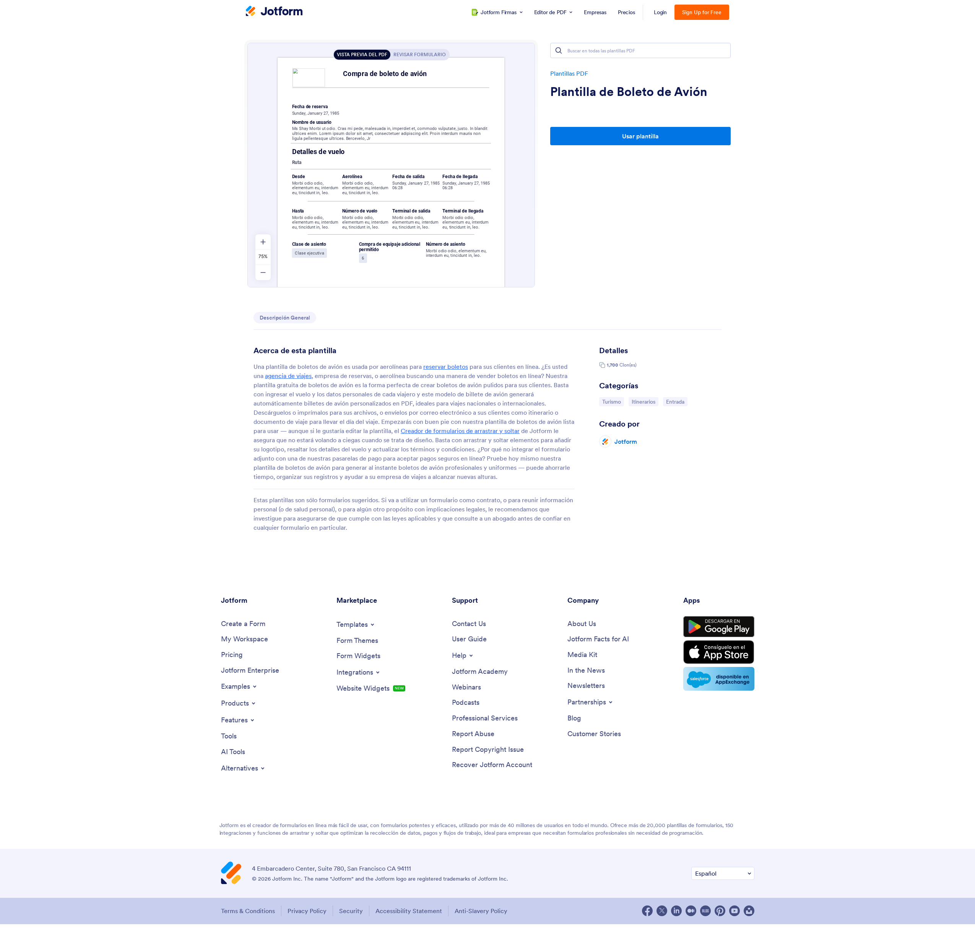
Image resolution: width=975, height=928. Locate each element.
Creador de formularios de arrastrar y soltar (460, 431)
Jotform (625, 441)
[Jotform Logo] (274, 12)
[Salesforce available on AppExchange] (718, 679)
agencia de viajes (288, 376)
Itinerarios (644, 401)
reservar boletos (445, 366)
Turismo (613, 401)
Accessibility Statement (408, 911)
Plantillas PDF (569, 73)
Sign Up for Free (702, 12)
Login (660, 12)
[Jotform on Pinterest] (720, 910)
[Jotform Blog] (705, 910)
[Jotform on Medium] (691, 910)
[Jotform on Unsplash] (749, 910)
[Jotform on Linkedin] (676, 910)
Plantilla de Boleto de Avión (628, 91)
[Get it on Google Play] (718, 627)
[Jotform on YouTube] (734, 910)
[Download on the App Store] (718, 652)
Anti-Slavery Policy (481, 911)
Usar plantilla (640, 136)
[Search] (558, 50)
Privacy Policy (307, 911)
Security (351, 911)
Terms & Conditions (248, 911)
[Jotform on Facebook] (647, 910)
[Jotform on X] (661, 910)
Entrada (676, 401)
